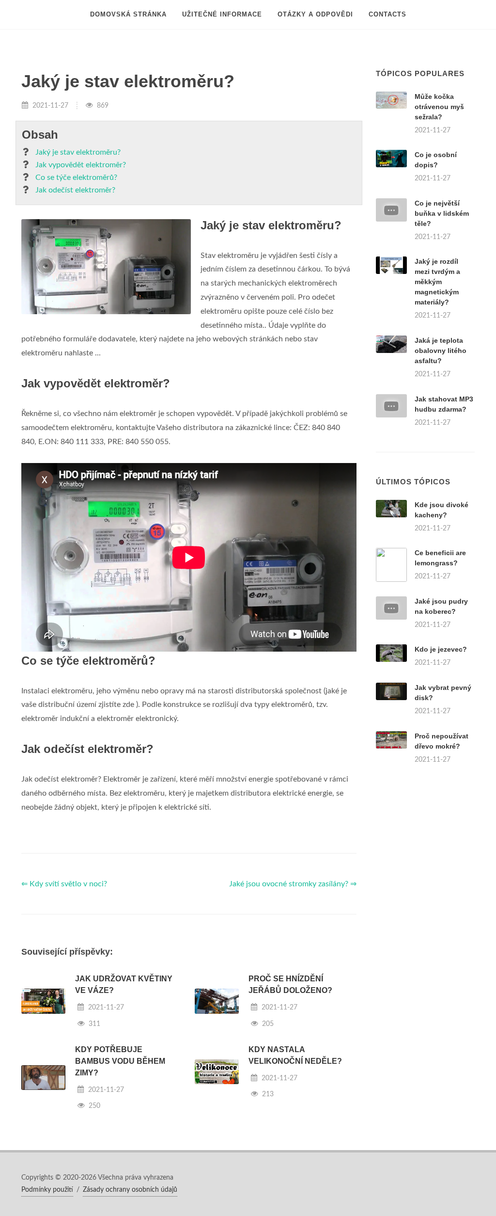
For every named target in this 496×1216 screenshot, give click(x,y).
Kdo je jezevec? (441, 649)
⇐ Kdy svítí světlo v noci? (64, 884)
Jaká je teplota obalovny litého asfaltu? (440, 350)
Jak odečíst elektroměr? (75, 190)
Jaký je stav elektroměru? (78, 152)
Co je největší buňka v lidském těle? (442, 213)
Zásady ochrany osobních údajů (130, 1189)
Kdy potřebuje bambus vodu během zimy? (120, 1061)
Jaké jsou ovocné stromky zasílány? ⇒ (292, 884)
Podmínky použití (47, 1189)
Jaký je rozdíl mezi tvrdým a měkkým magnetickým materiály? (437, 281)
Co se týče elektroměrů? (76, 177)
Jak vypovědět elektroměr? (80, 165)
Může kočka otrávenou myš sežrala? (439, 107)
